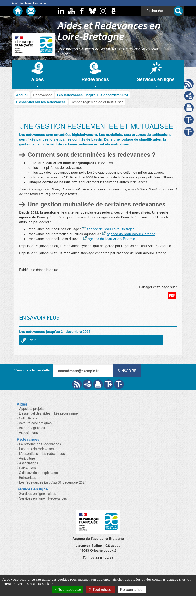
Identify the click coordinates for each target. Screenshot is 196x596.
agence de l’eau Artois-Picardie (111, 238)
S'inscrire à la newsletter (32, 370)
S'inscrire (127, 370)
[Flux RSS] (77, 384)
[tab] (37, 74)
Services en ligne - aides (37, 493)
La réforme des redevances (40, 443)
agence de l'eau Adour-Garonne (131, 233)
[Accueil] (18, 11)
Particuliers (27, 467)
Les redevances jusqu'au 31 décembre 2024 (92, 94)
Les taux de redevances (37, 448)
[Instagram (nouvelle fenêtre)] (103, 11)
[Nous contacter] (31, 11)
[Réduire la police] (119, 384)
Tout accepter (69, 589)
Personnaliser (132, 589)
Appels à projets (31, 408)
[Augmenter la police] (108, 384)
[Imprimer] (98, 384)
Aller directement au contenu (30, 3)
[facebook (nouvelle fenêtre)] (82, 11)
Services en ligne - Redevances (43, 498)
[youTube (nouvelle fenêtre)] (71, 11)
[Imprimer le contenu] (189, 107)
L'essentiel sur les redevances (41, 102)
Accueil (22, 94)
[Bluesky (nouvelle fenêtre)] (92, 11)
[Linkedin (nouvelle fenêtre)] (61, 11)
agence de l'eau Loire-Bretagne (111, 229)
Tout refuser (102, 589)
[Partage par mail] (87, 384)
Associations (28, 463)
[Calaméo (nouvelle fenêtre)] (113, 11)
